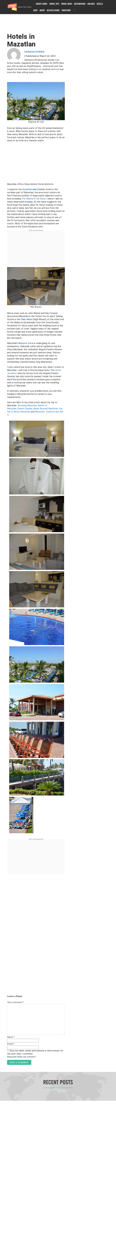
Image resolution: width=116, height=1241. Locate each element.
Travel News (66, 3)
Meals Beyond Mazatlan (45, 408)
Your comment (15, 1002)
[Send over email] (3, 630)
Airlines (91, 3)
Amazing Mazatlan (27, 405)
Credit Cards (41, 3)
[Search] (74, 10)
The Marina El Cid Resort (34, 198)
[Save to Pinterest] (3, 623)
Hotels (100, 3)
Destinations (79, 3)
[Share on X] (3, 617)
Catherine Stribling (34, 52)
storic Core (26, 343)
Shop (35, 10)
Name (11, 1037)
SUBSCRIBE (66, 10)
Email (10, 1044)
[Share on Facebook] (3, 611)
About (42, 10)
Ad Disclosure (53, 10)
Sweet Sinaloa (25, 408)
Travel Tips (54, 3)
